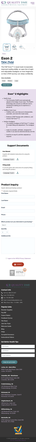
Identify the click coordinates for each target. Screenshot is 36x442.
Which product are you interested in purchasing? (17, 221)
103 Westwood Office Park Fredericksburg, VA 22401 (9, 387)
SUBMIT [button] (18, 264)
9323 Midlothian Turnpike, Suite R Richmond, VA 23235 (11, 395)
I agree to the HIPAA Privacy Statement (19, 258)
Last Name (5, 200)
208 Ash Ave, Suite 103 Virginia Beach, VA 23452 (8, 404)
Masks (4, 53)
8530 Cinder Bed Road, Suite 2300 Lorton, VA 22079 (11, 370)
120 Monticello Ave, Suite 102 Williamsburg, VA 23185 (10, 412)
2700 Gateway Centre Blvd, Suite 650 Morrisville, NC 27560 (12, 420)
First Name (5, 193)
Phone (3, 214)
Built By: (18, 440)
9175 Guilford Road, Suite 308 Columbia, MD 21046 (10, 378)
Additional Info (6, 236)
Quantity (4, 228)
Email (3, 207)
